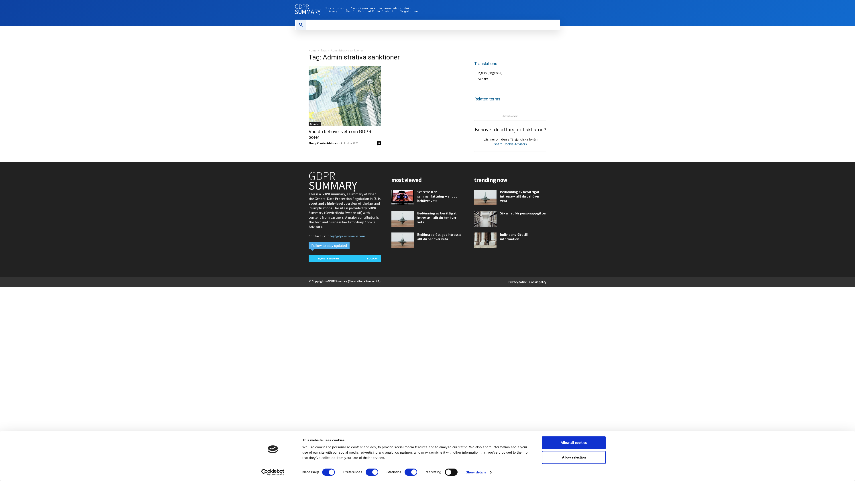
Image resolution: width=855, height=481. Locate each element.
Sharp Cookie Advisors (323, 143)
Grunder (315, 124)
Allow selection (574, 457)
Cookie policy (537, 282)
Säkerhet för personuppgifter (523, 213)
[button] (301, 25)
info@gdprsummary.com (346, 236)
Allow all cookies (574, 442)
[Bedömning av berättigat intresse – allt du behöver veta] (402, 219)
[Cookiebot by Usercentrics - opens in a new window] (272, 472)
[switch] (372, 472)
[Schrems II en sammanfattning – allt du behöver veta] (402, 197)
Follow (372, 258)
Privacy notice (518, 282)
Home (312, 50)
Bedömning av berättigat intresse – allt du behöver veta (437, 217)
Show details (476, 472)
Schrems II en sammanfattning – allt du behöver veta (437, 196)
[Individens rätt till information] (485, 240)
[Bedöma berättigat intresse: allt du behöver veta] (402, 240)
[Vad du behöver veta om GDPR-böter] (345, 96)
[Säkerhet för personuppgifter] (485, 219)
